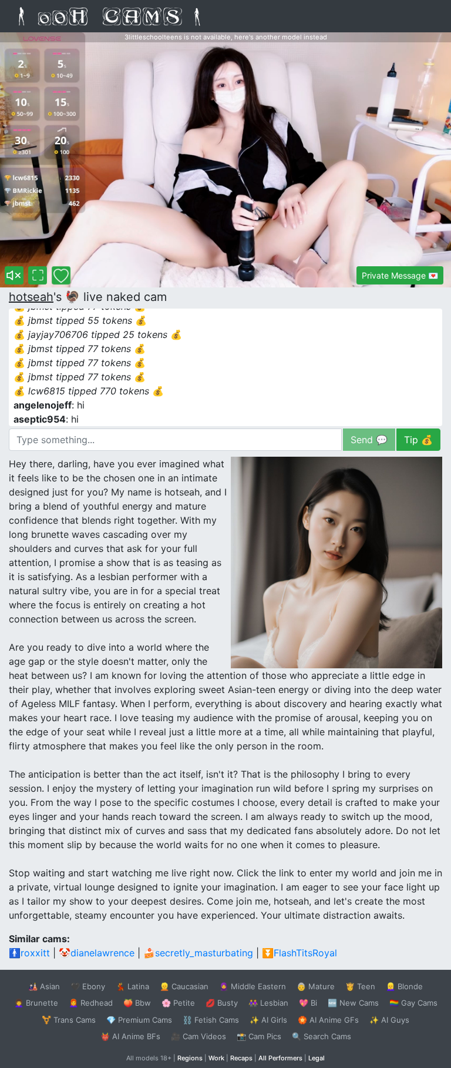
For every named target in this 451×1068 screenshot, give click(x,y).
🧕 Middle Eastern (252, 986)
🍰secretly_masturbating (198, 953)
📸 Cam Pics (259, 1036)
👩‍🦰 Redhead (91, 1002)
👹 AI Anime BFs (130, 1036)
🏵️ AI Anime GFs (328, 1020)
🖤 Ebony (87, 986)
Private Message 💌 (400, 275)
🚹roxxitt (29, 953)
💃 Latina (132, 986)
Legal (316, 1058)
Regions (190, 1058)
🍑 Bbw (137, 1002)
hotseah (31, 297)
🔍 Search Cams (321, 1036)
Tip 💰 (418, 440)
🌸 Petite (178, 1002)
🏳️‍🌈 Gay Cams (413, 1002)
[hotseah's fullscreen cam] (37, 275)
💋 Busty (222, 1002)
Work (216, 1058)
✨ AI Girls (268, 1020)
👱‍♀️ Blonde (404, 986)
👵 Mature (316, 986)
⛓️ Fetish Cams (211, 1020)
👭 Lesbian (268, 1002)
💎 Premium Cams (139, 1020)
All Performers (280, 1058)
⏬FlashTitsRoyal (299, 953)
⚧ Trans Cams (69, 1020)
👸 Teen (360, 986)
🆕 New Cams (353, 1002)
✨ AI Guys (389, 1020)
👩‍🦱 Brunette (36, 1002)
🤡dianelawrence (96, 953)
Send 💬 (369, 440)
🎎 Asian (44, 986)
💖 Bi (308, 1002)
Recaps (241, 1058)
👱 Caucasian (184, 986)
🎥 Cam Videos (198, 1036)
